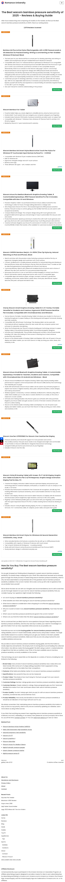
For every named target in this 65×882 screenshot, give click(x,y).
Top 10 (3, 833)
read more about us (40, 718)
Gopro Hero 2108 (6, 803)
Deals (3, 827)
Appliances (5, 836)
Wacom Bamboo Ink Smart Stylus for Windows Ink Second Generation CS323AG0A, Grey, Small (30, 536)
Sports (3, 842)
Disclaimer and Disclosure (9, 780)
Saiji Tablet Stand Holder (9, 806)
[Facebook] (1, 438)
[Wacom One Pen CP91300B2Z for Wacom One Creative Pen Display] (32, 427)
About (3, 786)
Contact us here (19, 718)
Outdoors (5, 848)
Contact (4, 789)
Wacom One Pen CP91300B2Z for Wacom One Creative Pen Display (29, 436)
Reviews (4, 821)
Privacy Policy (5, 783)
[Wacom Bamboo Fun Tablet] (32, 102)
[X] (1, 441)
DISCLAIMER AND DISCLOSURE (11, 860)
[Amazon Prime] (59, 167)
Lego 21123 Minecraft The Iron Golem (13, 809)
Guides (3, 830)
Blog (2, 824)
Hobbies (5, 845)
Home (3, 818)
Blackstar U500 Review (8, 800)
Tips (3, 839)
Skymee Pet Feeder (7, 798)
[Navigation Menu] (62, 2)
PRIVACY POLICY (7, 857)
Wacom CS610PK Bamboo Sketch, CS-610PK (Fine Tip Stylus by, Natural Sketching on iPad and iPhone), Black (30, 253)
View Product (57, 89)
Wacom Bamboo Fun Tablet (14, 110)
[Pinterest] (1, 443)
